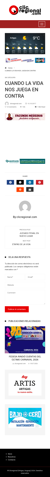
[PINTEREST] (39, 182)
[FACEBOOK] (10, 182)
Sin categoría (10, 77)
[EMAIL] (29, 189)
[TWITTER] (20, 182)
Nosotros (12, 457)
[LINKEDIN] (29, 182)
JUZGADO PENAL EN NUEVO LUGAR (29, 233)
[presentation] (7, 345)
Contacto (11, 460)
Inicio (10, 454)
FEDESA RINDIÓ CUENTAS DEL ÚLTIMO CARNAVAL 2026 (25, 358)
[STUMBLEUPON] (20, 189)
